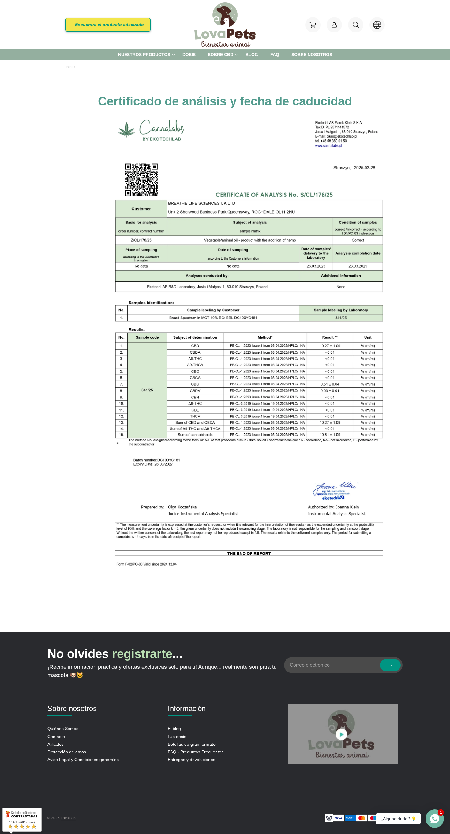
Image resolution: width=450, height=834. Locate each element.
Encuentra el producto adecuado (109, 24)
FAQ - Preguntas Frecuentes (195, 751)
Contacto (56, 736)
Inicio (70, 66)
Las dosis (177, 736)
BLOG (252, 54)
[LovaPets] (225, 24)
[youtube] (343, 735)
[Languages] (377, 24)
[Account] (334, 24)
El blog (174, 728)
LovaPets (68, 818)
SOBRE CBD (220, 54)
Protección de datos (66, 751)
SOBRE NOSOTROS (311, 54)
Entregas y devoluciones (191, 759)
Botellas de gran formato (192, 744)
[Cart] (313, 24)
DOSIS (189, 54)
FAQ (274, 54)
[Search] (355, 24)
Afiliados (55, 744)
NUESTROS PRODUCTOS (144, 54)
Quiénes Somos (62, 728)
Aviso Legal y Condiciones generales (83, 759)
